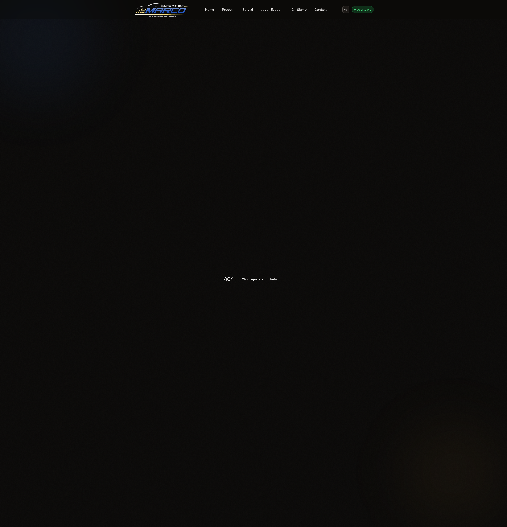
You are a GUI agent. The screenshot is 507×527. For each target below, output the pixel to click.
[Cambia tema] (345, 9)
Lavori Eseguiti (272, 9)
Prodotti (228, 9)
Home (209, 9)
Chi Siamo (299, 9)
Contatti (321, 9)
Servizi (247, 9)
